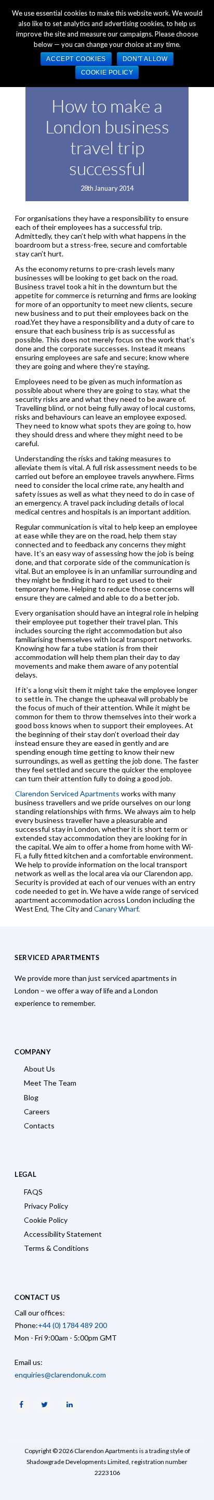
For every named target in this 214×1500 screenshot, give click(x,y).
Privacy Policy (46, 1205)
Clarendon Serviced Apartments (67, 793)
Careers (37, 1111)
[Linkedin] (69, 1404)
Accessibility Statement (63, 1233)
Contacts (39, 1125)
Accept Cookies (75, 59)
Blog (31, 1097)
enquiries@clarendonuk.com (60, 1374)
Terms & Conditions (56, 1248)
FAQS (33, 1191)
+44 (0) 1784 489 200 (72, 1325)
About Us (39, 1068)
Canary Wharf (116, 908)
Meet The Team (50, 1082)
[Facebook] (21, 1404)
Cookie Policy (46, 1219)
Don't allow (145, 59)
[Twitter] (44, 1404)
